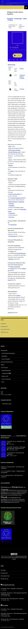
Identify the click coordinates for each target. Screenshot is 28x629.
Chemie (4, 489)
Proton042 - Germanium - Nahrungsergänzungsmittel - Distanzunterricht (16, 447)
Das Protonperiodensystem (8, 353)
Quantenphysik (4, 499)
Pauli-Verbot (15, 495)
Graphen (7, 492)
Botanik (21, 487)
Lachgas (9, 493)
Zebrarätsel (13, 224)
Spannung (14, 500)
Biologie (15, 487)
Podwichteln (14, 497)
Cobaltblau (21, 201)
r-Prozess (9, 499)
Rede (12, 171)
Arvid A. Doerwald (6, 379)
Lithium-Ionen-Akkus (14, 194)
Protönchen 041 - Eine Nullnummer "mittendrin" (12, 598)
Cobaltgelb (11, 205)
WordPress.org (4, 332)
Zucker (18, 502)
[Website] (22, 75)
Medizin (20, 493)
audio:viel (10, 312)
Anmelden (3, 323)
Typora (10, 159)
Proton (19, 497)
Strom (18, 500)
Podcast (12, 268)
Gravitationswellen (12, 492)
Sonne (10, 500)
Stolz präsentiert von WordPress (7, 627)
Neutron (3, 495)
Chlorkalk (11, 203)
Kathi (3, 382)
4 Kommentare (10, 21)
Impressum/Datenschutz (7, 362)
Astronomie (4, 487)
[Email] (22, 68)
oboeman (3, 466)
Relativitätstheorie (5, 500)
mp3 (2, 391)
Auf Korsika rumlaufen (14, 150)
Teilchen (2, 502)
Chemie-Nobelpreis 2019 (17, 198)
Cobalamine (11, 213)
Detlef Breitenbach (6, 370)
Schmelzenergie (12, 236)
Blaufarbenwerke (13, 201)
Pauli (6, 495)
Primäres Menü (26, 7)
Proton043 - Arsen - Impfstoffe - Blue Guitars (12, 588)
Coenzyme (11, 217)
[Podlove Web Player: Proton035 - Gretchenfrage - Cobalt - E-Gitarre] (17, 46)
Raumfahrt (22, 499)
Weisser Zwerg (14, 502)
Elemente (23, 490)
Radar (13, 499)
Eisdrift (10, 280)
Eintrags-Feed (4, 326)
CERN (24, 487)
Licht (17, 493)
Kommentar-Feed (5, 329)
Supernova (22, 500)
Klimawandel (4, 493)
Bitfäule (10, 165)
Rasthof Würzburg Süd (14, 152)
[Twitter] (22, 78)
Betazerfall (10, 487)
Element (19, 490)
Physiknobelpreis (21, 253)
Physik (4, 497)
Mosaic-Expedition (15, 266)
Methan (23, 493)
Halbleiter (19, 492)
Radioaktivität (17, 499)
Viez (9, 146)
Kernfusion (24, 492)
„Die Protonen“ (4, 367)
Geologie (3, 492)
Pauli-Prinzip (9, 495)
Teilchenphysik (7, 502)
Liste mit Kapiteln (6, 359)
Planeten (10, 259)
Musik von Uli (5, 376)
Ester (26, 490)
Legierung (13, 493)
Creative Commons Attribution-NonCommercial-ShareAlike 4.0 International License (14, 557)
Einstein (11, 490)
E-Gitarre (17, 295)
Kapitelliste (4, 356)
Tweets (2, 364)
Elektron (15, 490)
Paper (11, 251)
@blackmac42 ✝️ (6, 373)
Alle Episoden (4, 350)
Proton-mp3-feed (9, 585)
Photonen (20, 495)
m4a (2, 393)
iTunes (9, 394)
